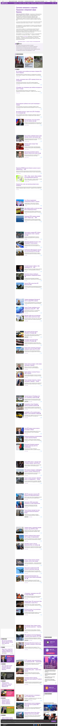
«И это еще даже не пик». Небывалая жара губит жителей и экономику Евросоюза (7, 667)
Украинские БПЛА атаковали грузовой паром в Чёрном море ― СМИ (32, 216)
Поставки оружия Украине (29, 1)
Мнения (24, 3)
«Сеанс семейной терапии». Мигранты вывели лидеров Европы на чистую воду (7, 719)
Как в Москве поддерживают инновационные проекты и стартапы (31, 200)
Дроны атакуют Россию (13, 1)
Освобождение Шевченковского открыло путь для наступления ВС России (32, 250)
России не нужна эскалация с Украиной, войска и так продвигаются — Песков (32, 478)
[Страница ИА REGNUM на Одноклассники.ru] (38, 724)
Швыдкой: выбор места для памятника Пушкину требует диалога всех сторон (32, 316)
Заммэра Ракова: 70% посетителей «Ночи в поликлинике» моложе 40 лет (33, 601)
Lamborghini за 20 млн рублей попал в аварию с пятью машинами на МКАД (32, 412)
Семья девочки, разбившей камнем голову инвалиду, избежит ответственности (33, 136)
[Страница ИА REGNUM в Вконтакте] (36, 724)
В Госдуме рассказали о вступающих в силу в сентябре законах (32, 695)
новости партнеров (19, 54)
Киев (17, 14)
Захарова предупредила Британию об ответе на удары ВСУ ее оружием (32, 300)
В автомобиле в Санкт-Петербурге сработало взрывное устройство (31, 404)
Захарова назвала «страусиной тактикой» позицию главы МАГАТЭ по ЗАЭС (32, 528)
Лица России (33, 3)
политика (3, 664)
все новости (3, 644)
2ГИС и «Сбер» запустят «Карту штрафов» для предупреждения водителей (33, 176)
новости (17, 69)
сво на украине (47, 656)
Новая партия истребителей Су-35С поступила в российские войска (31, 568)
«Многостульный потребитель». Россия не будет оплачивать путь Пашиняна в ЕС (7, 684)
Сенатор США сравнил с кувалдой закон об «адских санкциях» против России (32, 462)
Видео (28, 3)
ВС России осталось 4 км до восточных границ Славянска (32, 609)
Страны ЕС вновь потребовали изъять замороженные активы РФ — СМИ (32, 308)
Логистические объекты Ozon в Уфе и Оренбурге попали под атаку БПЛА (32, 713)
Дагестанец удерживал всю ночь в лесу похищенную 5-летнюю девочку (32, 242)
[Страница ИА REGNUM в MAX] (33, 724)
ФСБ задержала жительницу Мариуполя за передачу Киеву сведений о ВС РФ (32, 635)
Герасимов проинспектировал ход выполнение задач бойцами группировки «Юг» (32, 577)
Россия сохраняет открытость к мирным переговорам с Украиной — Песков (10, 711)
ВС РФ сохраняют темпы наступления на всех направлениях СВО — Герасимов (32, 660)
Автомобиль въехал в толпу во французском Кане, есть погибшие (31, 544)
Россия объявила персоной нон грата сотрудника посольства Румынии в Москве (32, 511)
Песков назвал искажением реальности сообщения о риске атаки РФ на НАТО (32, 348)
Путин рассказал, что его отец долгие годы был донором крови (32, 120)
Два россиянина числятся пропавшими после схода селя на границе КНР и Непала (32, 704)
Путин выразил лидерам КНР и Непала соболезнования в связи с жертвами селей (32, 234)
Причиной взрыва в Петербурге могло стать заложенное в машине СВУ (26, 46)
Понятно (53, 721)
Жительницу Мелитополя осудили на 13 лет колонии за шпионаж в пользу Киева (32, 643)
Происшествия (9, 690)
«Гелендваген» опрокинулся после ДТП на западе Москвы (32, 593)
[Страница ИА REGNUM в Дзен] (40, 724)
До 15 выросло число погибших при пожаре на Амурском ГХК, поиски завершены (29, 71)
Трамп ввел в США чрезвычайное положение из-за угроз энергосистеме (32, 502)
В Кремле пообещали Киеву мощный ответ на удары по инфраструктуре (32, 536)
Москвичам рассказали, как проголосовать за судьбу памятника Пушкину (33, 436)
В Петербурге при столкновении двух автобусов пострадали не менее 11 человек (29, 88)
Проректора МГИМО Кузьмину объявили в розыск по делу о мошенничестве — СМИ (28, 168)
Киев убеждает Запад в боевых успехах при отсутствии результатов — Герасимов (32, 626)
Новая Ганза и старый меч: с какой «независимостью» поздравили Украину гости (7, 650)
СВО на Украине (20, 1)
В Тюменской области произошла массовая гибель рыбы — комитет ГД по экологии (32, 669)
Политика (8, 656)
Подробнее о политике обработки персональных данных (42, 721)
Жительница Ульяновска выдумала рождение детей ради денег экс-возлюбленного (31, 445)
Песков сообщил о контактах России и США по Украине (32, 372)
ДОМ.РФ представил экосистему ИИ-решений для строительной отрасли (32, 494)
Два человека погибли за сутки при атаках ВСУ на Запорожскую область (33, 208)
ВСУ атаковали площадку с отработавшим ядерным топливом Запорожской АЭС (33, 470)
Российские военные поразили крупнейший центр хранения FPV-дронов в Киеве (33, 679)
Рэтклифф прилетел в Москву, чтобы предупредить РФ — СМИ (25, 50)
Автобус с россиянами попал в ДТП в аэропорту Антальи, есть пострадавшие (29, 79)
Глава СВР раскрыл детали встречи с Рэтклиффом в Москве (9, 659)
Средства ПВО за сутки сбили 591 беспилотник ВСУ (31, 283)
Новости (15, 3)
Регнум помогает (41, 3)
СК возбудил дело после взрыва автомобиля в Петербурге (31, 340)
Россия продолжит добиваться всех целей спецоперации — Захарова (28, 104)
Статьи (20, 3)
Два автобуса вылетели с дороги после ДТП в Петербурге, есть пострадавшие (28, 112)
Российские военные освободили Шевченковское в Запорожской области (10, 675)
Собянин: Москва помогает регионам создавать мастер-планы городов (31, 560)
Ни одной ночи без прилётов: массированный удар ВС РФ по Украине (50, 667)
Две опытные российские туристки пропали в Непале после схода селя (7, 642)
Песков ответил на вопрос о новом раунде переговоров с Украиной (33, 364)
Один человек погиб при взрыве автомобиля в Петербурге (10, 693)
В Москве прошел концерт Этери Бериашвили (31, 144)
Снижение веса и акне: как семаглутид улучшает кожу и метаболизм (26, 47)
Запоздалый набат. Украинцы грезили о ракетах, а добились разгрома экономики (6, 701)
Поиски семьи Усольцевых (39, 1)
